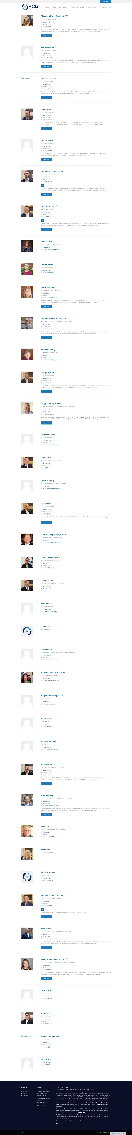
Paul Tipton (46, 826)
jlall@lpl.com (46, 590)
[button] (54, 7)
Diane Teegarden (48, 287)
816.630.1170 (46, 293)
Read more (46, 35)
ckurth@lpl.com (47, 216)
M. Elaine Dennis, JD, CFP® (53, 673)
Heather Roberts (48, 435)
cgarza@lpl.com (47, 150)
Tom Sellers (46, 1013)
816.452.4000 (24, 1)
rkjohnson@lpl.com (48, 880)
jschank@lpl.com (47, 514)
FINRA (82, 1108)
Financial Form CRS (63, 1087)
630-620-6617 (47, 84)
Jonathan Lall (47, 581)
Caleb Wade (46, 110)
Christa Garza (47, 140)
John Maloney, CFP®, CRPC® (54, 535)
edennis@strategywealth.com (51, 680)
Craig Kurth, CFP (49, 206)
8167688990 (46, 996)
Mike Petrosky (47, 795)
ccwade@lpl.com (47, 119)
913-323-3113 (46, 22)
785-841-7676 (47, 609)
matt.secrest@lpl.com (48, 726)
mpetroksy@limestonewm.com (51, 805)
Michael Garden (48, 765)
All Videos (23, 1093)
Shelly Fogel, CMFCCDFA (54, 959)
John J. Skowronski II (50, 558)
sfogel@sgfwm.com (48, 969)
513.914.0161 (46, 409)
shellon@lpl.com (47, 998)
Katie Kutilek (46, 604)
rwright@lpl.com (47, 905)
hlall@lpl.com (46, 468)
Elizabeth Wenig (48, 350)
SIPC (86, 1108)
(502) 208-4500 (47, 440)
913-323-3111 (46, 463)
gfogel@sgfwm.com (48, 414)
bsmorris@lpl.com (48, 89)
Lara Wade (45, 627)
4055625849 (46, 678)
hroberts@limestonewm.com (50, 445)
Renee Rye (45, 849)
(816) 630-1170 (47, 270)
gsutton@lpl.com (47, 382)
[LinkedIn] (31, 1)
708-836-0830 (47, 747)
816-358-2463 (47, 115)
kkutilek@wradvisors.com (50, 611)
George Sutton (47, 373)
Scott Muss (46, 929)
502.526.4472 (46, 324)
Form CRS (58, 1123)
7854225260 (46, 247)
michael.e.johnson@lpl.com (50, 749)
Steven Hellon (47, 990)
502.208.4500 (46, 801)
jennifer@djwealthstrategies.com (52, 488)
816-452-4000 (47, 146)
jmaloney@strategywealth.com (51, 542)
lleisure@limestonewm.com (50, 659)
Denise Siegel (47, 264)
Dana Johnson (47, 241)
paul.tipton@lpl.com (48, 836)
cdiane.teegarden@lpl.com (50, 297)
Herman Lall (46, 458)
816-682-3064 (47, 1042)
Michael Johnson (48, 742)
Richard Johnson (48, 872)
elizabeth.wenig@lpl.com (50, 359)
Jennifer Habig (47, 481)
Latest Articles (24, 1091)
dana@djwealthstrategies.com (51, 249)
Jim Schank (46, 504)
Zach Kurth (46, 1059)
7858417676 (46, 701)
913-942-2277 (47, 53)
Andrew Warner (47, 47)
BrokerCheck (90, 1089)
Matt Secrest (46, 719)
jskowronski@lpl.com (48, 567)
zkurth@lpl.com (47, 1064)
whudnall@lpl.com (48, 1047)
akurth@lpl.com (47, 26)
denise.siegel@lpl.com (49, 272)
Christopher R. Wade (52, 171)
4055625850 (46, 540)
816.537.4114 (46, 563)
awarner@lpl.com (47, 57)
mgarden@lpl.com (48, 774)
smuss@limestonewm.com (50, 938)
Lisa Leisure (46, 650)
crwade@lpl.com (47, 181)
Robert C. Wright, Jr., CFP (53, 895)
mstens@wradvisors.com (49, 704)
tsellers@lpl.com (47, 1023)
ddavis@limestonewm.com (50, 329)
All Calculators (24, 1095)
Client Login (105, 1)
